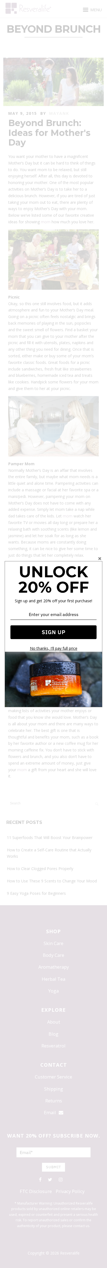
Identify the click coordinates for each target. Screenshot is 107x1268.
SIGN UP (54, 632)
